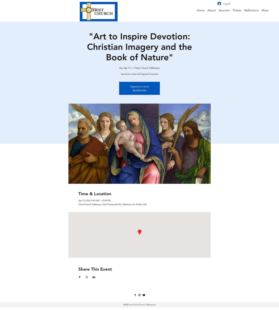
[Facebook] (135, 295)
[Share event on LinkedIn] (94, 277)
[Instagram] (139, 295)
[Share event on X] (86, 277)
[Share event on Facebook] (79, 277)
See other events (139, 90)
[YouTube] (143, 295)
